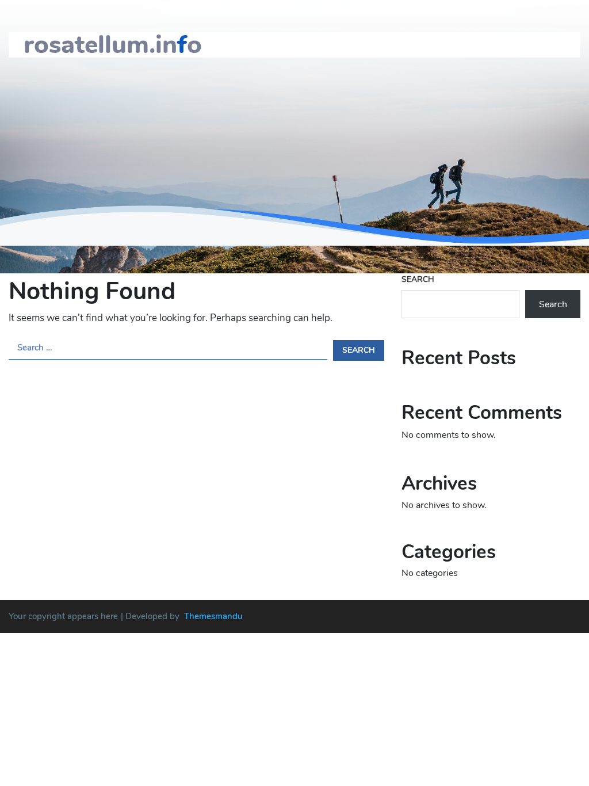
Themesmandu (213, 616)
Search (417, 279)
